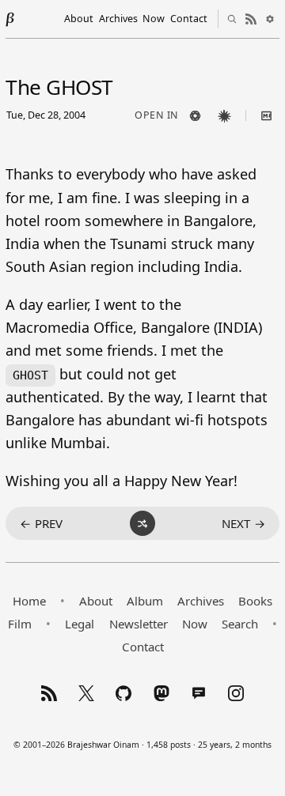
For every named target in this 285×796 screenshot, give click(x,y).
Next (243, 523)
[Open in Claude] (225, 115)
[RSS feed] (250, 18)
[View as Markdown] (266, 115)
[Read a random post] (142, 523)
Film (20, 624)
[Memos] (199, 693)
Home (29, 601)
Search (240, 624)
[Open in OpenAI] (195, 115)
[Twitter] (86, 693)
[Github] (123, 693)
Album (145, 601)
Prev (41, 523)
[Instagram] (236, 693)
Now (153, 18)
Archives (118, 18)
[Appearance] (269, 18)
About (78, 18)
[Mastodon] (161, 693)
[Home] (10, 18)
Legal (79, 624)
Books (255, 601)
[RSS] (49, 693)
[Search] (231, 18)
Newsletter (138, 624)
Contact (188, 18)
